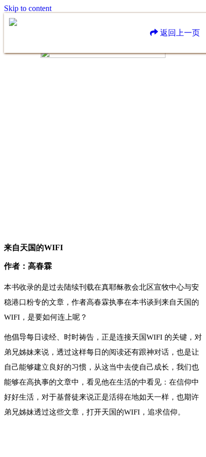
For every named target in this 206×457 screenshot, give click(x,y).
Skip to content (28, 8)
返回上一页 (179, 32)
